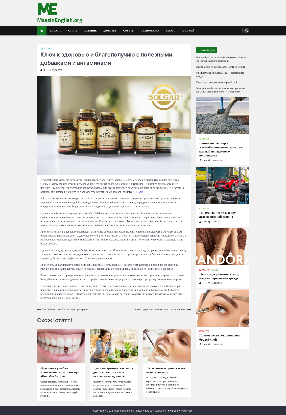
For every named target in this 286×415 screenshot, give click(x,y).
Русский (188, 30)
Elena (45, 70)
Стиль (72, 30)
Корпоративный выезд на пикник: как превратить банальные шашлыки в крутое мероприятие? (220, 89)
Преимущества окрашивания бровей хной (217, 82)
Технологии (150, 30)
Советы (128, 30)
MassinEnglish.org (59, 20)
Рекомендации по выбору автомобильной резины (220, 66)
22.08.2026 (216, 344)
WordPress (186, 411)
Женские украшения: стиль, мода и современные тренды (219, 276)
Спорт (170, 30)
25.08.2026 (216, 160)
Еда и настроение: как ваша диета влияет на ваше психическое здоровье (113, 372)
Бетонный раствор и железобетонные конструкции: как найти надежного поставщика (221, 58)
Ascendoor (159, 411)
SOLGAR (138, 192)
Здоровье (110, 30)
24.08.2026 (216, 282)
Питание (90, 30)
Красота (56, 30)
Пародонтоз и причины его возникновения (165, 370)
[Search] (246, 30)
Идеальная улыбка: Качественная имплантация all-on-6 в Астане (60, 372)
